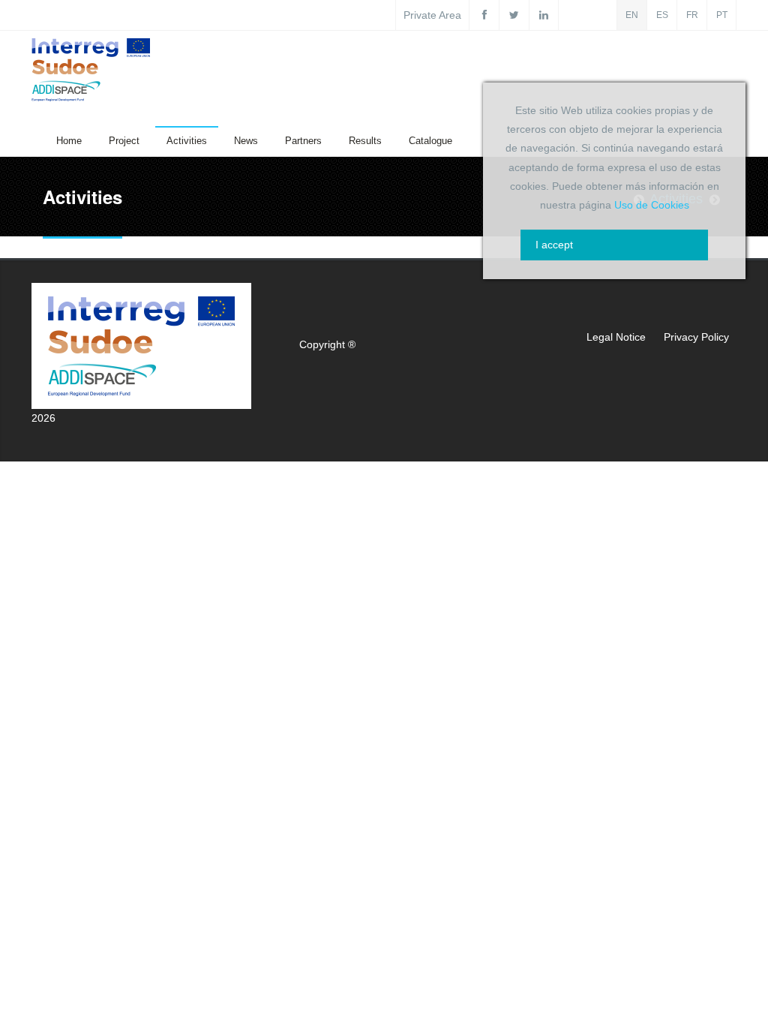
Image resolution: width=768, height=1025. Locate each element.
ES (662, 15)
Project (124, 140)
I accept (554, 245)
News (246, 140)
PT (722, 15)
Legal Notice (616, 337)
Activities (186, 140)
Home (69, 140)
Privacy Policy (696, 337)
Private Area (432, 15)
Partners (303, 140)
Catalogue (430, 140)
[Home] (91, 73)
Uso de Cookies (651, 205)
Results (365, 140)
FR (692, 15)
